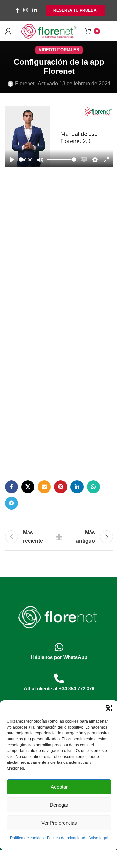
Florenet (24, 83)
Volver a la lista (59, 536)
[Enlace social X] (27, 486)
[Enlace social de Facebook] (17, 10)
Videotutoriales (59, 49)
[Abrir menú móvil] (109, 31)
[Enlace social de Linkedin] (34, 10)
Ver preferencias (59, 823)
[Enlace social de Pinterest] (60, 486)
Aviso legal (98, 838)
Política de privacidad (66, 838)
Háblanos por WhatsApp (59, 657)
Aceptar (59, 787)
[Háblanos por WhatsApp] (59, 647)
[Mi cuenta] (8, 31)
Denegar (59, 805)
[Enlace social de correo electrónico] (44, 486)
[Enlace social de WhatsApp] (93, 486)
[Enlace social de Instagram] (25, 10)
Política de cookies (27, 838)
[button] (108, 708)
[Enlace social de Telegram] (11, 503)
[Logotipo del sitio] (48, 30)
